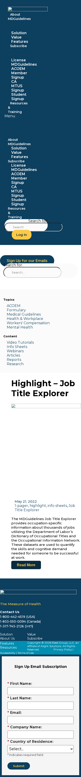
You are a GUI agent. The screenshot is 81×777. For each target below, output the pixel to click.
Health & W (17, 319)
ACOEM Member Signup (19, 73)
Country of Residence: (30, 741)
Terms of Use (26, 653)
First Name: (19, 683)
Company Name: (24, 727)
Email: (14, 712)
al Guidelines (29, 314)
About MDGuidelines (19, 16)
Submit (18, 766)
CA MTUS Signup (17, 85)
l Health (25, 327)
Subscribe (18, 46)
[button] (9, 116)
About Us (7, 638)
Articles (13, 355)
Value (16, 37)
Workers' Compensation (28, 323)
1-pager (21, 506)
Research (15, 364)
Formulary (16, 310)
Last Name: (19, 698)
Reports (14, 359)
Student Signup (18, 202)
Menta (12, 327)
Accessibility (8, 653)
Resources (8, 647)
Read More (26, 565)
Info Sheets (17, 347)
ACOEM (13, 306)
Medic (12, 314)
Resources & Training (18, 107)
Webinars (15, 351)
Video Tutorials (20, 342)
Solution (19, 33)
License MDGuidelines (24, 62)
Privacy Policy (63, 649)
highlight (38, 506)
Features (19, 157)
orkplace (35, 319)
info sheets (57, 506)
